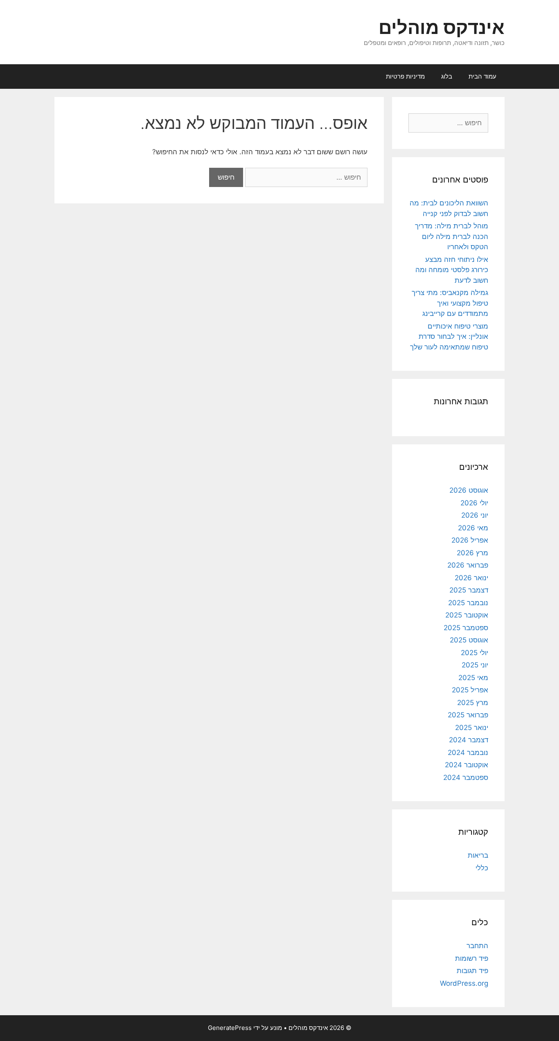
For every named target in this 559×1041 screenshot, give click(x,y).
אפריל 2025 (470, 690)
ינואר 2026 (471, 578)
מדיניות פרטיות (405, 76)
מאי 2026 (473, 528)
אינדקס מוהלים (442, 27)
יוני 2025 (475, 665)
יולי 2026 (474, 503)
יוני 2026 (474, 515)
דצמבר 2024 (468, 740)
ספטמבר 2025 (466, 628)
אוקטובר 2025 (466, 615)
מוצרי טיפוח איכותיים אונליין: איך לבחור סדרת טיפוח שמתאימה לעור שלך (449, 336)
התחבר (477, 946)
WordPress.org (464, 983)
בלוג (446, 76)
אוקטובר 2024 (466, 765)
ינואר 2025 (471, 727)
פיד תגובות (472, 971)
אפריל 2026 (469, 540)
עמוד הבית (482, 76)
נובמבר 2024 (468, 752)
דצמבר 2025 (468, 590)
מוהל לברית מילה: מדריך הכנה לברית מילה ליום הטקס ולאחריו (451, 236)
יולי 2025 (474, 653)
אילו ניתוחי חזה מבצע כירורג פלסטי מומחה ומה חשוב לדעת (451, 269)
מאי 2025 (473, 678)
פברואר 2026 (467, 565)
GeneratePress (230, 1028)
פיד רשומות (471, 958)
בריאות (478, 855)
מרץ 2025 (472, 703)
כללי (482, 868)
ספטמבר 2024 (465, 777)
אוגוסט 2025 (469, 640)
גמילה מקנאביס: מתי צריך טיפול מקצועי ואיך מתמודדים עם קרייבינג (450, 303)
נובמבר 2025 (468, 603)
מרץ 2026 (472, 553)
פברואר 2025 (468, 715)
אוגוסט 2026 (468, 490)
